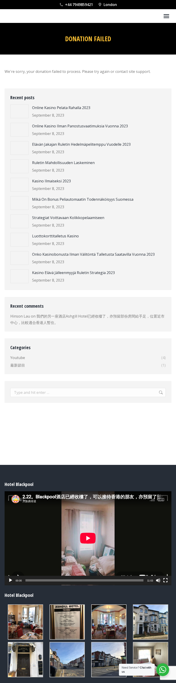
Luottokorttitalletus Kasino (55, 236)
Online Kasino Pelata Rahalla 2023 (61, 107)
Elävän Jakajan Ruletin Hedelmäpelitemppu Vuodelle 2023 (81, 144)
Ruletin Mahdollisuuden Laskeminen (63, 162)
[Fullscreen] (165, 580)
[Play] (10, 580)
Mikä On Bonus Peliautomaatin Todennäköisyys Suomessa (82, 199)
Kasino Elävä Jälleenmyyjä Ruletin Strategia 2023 (73, 272)
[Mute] (158, 580)
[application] (88, 538)
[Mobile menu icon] (166, 16)
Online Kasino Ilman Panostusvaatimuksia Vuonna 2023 (80, 126)
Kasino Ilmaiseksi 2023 (51, 181)
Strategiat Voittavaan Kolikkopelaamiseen (68, 217)
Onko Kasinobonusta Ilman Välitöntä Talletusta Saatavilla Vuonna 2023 (93, 254)
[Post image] (19, 111)
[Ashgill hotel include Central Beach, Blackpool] (25, 622)
